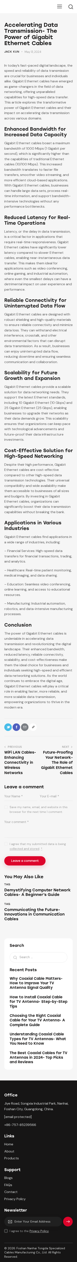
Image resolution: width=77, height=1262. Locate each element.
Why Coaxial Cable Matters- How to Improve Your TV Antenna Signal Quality (36, 983)
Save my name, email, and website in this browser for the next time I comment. (39, 809)
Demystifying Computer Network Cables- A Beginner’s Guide (37, 892)
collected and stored (24, 848)
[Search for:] (38, 957)
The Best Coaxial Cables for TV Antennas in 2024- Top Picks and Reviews (38, 1057)
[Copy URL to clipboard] (33, 727)
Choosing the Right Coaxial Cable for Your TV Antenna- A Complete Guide (37, 1020)
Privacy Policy (39, 1231)
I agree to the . (29, 1231)
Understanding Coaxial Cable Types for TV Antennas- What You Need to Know (38, 1039)
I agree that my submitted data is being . (38, 846)
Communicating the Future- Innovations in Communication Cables (34, 914)
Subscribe (68, 1223)
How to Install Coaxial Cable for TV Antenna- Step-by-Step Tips (38, 1001)
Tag (7, 884)
